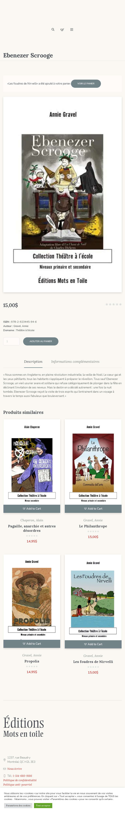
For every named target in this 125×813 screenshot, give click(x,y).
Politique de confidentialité (20, 780)
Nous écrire (14, 769)
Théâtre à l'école (25, 330)
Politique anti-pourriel (17, 784)
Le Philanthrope (93, 526)
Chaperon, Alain (32, 520)
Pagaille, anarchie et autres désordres (32, 528)
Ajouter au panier (41, 341)
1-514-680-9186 (22, 776)
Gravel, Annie (21, 326)
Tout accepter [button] (43, 805)
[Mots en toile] (62, 15)
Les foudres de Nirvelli (93, 662)
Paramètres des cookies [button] (18, 805)
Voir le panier (85, 83)
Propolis (31, 661)
